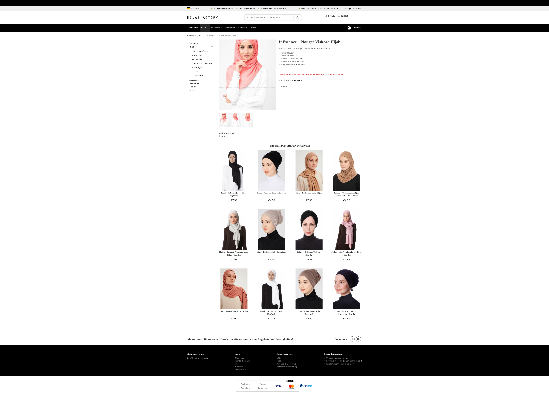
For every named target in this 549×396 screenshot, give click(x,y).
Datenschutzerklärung (287, 367)
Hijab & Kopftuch (200, 51)
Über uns (239, 358)
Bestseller (230, 27)
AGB (279, 358)
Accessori (215, 27)
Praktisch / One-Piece (202, 63)
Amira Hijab (197, 55)
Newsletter (240, 369)
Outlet (253, 27)
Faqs (279, 361)
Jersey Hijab (197, 59)
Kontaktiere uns (242, 361)
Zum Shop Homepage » (290, 80)
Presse (238, 364)
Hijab (203, 27)
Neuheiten (193, 27)
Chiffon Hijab (198, 75)
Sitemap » (284, 86)
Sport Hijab (197, 67)
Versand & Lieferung (286, 364)
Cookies (239, 367)
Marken (241, 27)
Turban (195, 71)
